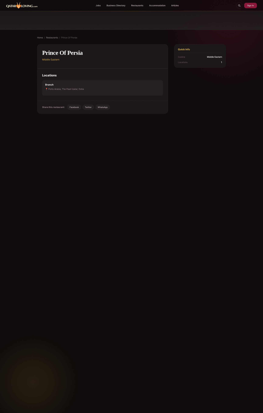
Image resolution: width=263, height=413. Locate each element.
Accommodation (157, 5)
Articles (175, 5)
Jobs (98, 5)
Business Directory (116, 5)
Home (40, 37)
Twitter (88, 107)
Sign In (250, 5)
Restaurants (137, 5)
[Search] (239, 5)
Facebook (74, 107)
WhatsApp (103, 107)
